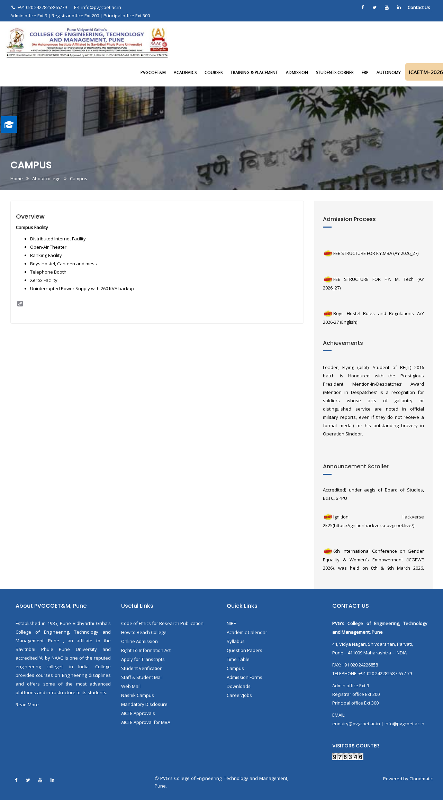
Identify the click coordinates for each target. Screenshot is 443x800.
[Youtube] (386, 7)
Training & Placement (254, 72)
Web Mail (131, 686)
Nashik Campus (137, 695)
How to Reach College (143, 632)
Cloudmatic (421, 778)
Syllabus (236, 641)
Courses (214, 72)
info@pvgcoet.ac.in (101, 7)
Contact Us (419, 7)
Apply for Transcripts (143, 659)
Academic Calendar (247, 632)
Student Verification (142, 668)
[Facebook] (362, 7)
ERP (365, 72)
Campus (235, 668)
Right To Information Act (146, 650)
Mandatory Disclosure (144, 704)
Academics (185, 72)
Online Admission (139, 641)
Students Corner (335, 72)
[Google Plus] (398, 7)
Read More (27, 704)
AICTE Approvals (138, 713)
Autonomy (389, 72)
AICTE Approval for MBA (145, 722)
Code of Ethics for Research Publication (162, 623)
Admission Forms (244, 677)
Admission (297, 72)
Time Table (238, 659)
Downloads (239, 686)
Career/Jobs (239, 695)
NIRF (231, 623)
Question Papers (244, 650)
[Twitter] (374, 7)
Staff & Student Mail (142, 677)
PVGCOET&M (153, 72)
